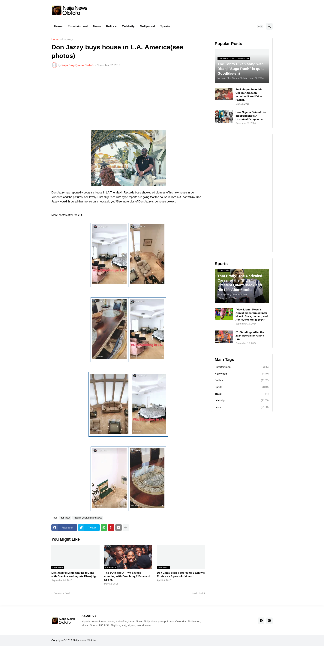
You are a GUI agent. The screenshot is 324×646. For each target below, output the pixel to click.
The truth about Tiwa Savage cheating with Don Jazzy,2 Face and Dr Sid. (127, 576)
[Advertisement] (128, 99)
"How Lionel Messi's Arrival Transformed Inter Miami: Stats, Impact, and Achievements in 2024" (252, 314)
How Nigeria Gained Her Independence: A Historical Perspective (251, 115)
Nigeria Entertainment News (88, 517)
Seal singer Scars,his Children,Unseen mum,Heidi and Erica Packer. (249, 94)
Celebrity (128, 26)
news (242, 406)
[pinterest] (269, 621)
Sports (165, 26)
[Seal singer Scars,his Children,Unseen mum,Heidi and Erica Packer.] (224, 94)
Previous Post (61, 593)
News (97, 26)
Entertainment (78, 26)
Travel (242, 393)
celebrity (242, 400)
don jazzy (67, 39)
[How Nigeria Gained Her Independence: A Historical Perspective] (224, 116)
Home (58, 26)
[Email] (118, 527)
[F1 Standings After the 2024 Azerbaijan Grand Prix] (224, 336)
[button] (260, 26)
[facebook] (261, 621)
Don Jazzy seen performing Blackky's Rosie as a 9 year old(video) (181, 574)
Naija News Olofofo (84, 640)
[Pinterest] (111, 527)
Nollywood (147, 26)
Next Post (197, 593)
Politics (111, 26)
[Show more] (126, 527)
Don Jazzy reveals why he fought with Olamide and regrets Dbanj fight (74, 574)
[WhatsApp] (104, 527)
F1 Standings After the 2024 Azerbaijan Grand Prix (250, 335)
